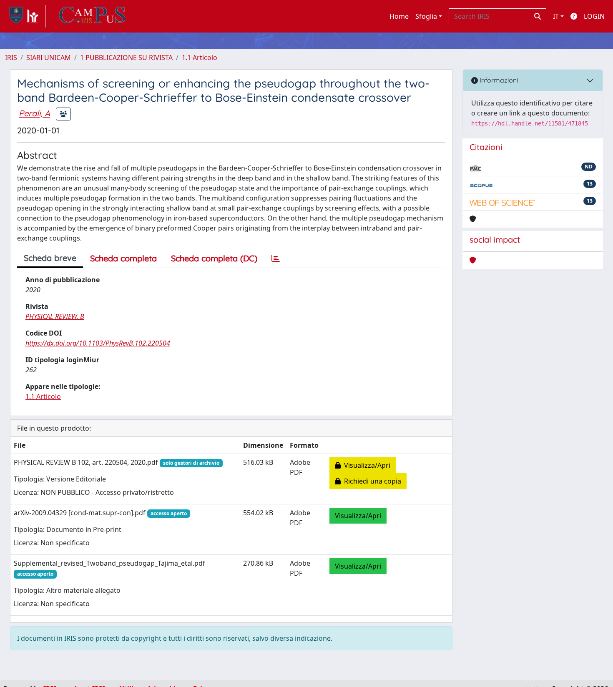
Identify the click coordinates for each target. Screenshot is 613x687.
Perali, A (34, 113)
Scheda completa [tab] (123, 258)
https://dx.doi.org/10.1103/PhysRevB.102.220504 (97, 343)
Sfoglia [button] (426, 16)
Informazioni (498, 80)
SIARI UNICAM (48, 57)
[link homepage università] (92, 16)
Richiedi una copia (371, 481)
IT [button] (556, 16)
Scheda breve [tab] (50, 258)
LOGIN (594, 16)
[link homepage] (25, 16)
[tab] (275, 258)
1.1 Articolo (199, 57)
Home (399, 16)
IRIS (11, 57)
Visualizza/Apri (365, 465)
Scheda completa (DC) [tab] (214, 258)
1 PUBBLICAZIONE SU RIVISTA (126, 57)
